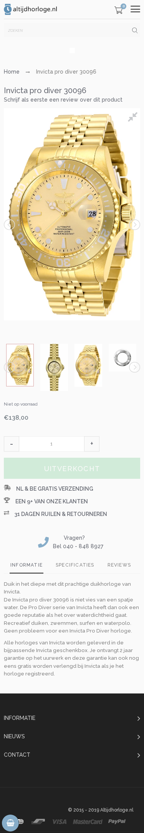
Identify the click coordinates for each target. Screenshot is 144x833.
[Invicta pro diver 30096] (20, 365)
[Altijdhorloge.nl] (31, 9)
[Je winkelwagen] (118, 11)
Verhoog (91, 444)
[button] (11, 444)
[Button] (135, 9)
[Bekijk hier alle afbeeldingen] (134, 118)
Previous (10, 225)
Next (134, 225)
